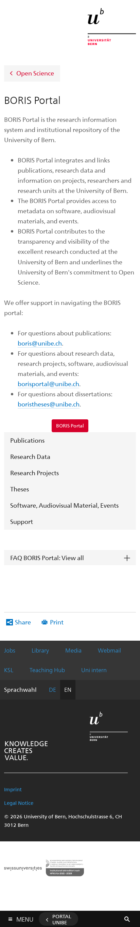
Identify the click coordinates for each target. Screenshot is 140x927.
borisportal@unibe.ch (48, 383)
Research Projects (34, 472)
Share (23, 622)
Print (57, 622)
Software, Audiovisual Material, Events (64, 505)
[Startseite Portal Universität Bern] (112, 26)
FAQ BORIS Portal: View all (47, 557)
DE (52, 689)
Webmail (109, 650)
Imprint (13, 789)
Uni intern (94, 670)
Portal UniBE (61, 919)
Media (73, 650)
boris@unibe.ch (40, 343)
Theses (19, 489)
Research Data (30, 456)
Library (40, 650)
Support (21, 521)
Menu (24, 917)
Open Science (35, 72)
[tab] (70, 558)
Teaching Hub (47, 670)
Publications (27, 440)
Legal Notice (18, 802)
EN (67, 689)
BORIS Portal (70, 425)
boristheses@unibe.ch (49, 404)
